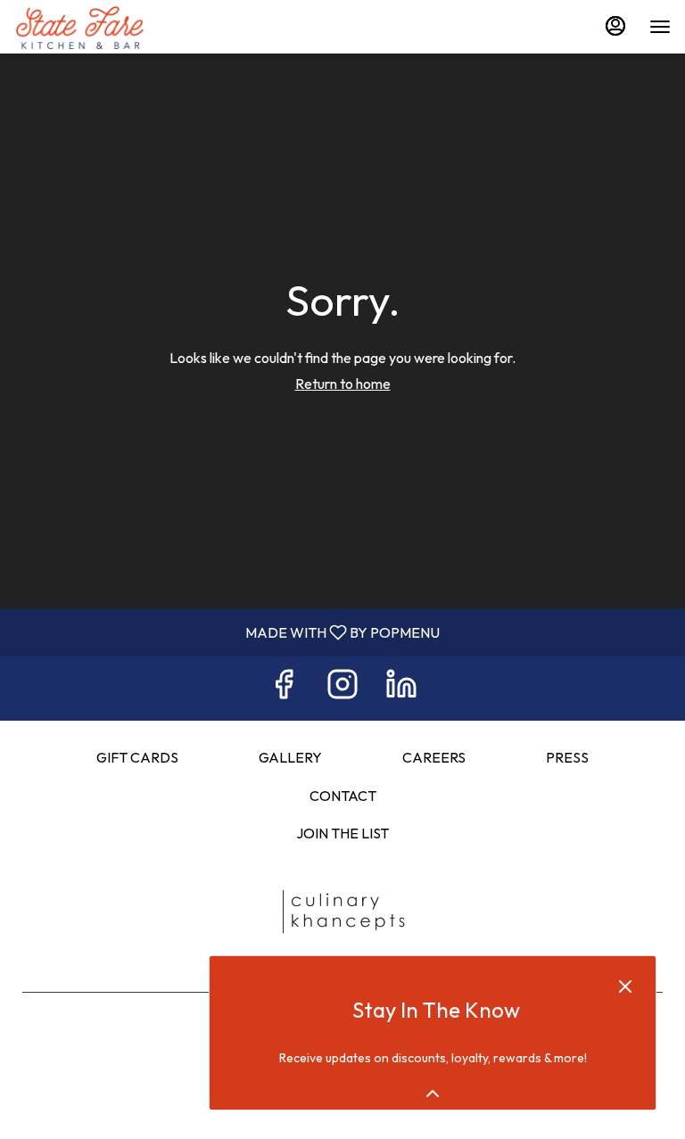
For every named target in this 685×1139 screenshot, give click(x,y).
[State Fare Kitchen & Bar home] (94, 26)
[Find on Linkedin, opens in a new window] (401, 688)
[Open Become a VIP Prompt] (432, 1093)
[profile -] (615, 26)
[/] (342, 911)
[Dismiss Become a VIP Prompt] (625, 986)
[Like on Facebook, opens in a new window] (284, 688)
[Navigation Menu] (660, 27)
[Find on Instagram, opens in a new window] (342, 688)
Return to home (343, 383)
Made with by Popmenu (226, 631)
